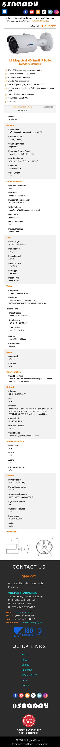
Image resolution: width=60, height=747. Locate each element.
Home (25, 654)
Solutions (27, 669)
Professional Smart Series (18, 21)
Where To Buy (29, 675)
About (25, 659)
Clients (25, 664)
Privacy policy (41, 744)
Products (8, 18)
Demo (25, 680)
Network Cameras (46, 18)
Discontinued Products (25, 18)
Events (25, 685)
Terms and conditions (22, 744)
